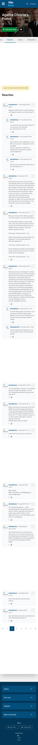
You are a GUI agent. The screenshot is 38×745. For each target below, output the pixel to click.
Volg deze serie (10, 29)
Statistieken (31, 40)
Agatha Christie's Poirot (15, 17)
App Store (13, 727)
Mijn (11, 4)
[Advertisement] (19, 62)
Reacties (10, 40)
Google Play (27, 727)
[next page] (35, 628)
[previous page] (2, 628)
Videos (20, 40)
